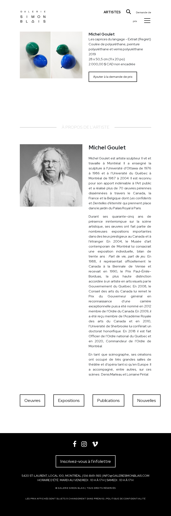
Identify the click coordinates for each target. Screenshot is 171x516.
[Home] (32, 13)
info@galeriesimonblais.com (126, 476)
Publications (108, 400)
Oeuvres (32, 400)
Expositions (69, 400)
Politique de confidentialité (126, 498)
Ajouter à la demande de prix (112, 77)
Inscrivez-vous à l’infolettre (85, 461)
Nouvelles (146, 400)
